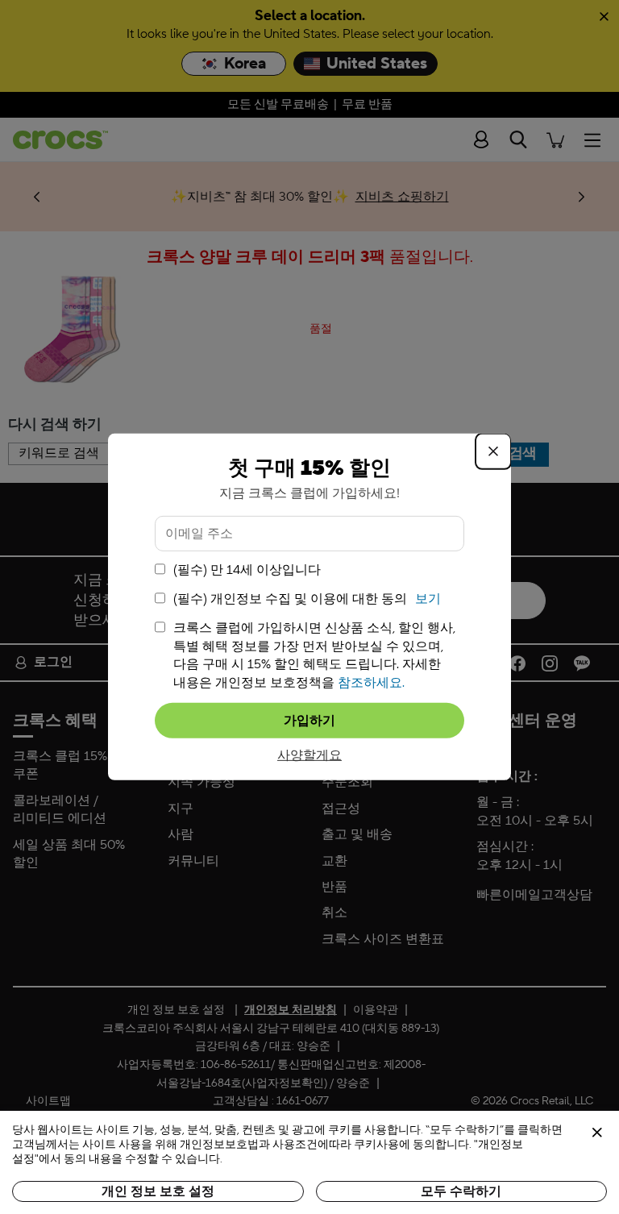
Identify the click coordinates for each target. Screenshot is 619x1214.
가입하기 (309, 721)
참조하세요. (371, 682)
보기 (428, 599)
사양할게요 (309, 755)
